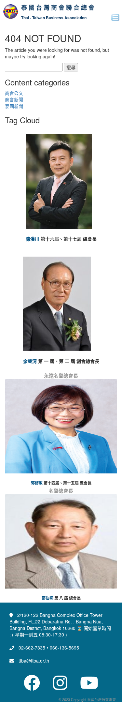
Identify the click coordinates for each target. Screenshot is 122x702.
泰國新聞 (14, 106)
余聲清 (30, 361)
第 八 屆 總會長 (67, 598)
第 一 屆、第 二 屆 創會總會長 (68, 361)
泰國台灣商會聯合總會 (58, 8)
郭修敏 (37, 483)
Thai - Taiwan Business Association (54, 18)
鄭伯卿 (47, 598)
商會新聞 (14, 99)
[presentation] (10, 433)
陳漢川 (32, 238)
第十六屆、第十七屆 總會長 (69, 238)
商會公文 (14, 93)
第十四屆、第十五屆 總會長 (67, 483)
